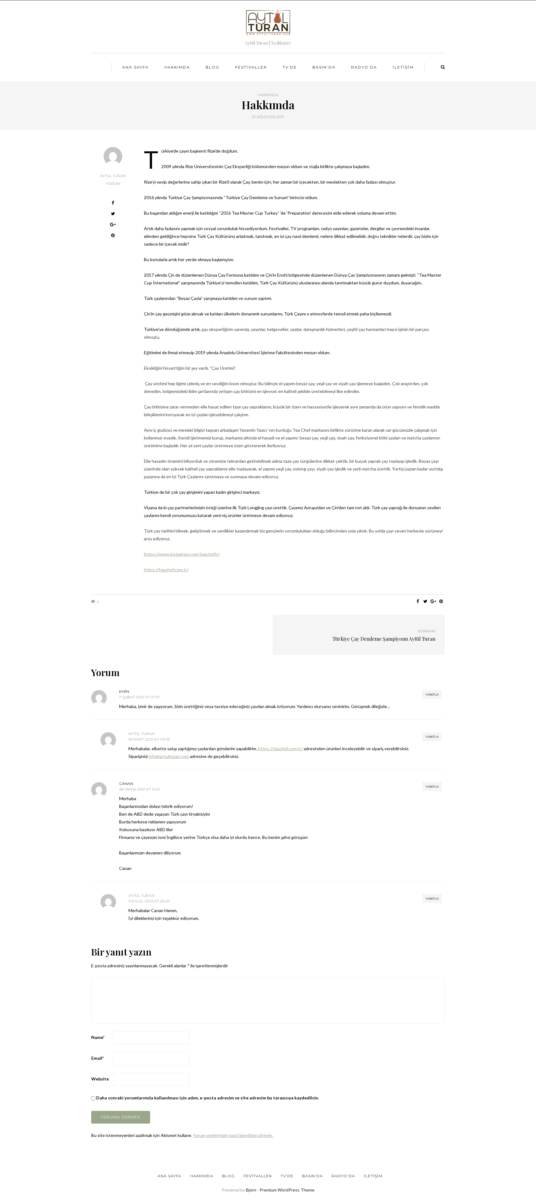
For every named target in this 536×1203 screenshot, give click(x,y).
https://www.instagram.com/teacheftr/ (182, 554)
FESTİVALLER (251, 67)
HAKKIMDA (177, 67)
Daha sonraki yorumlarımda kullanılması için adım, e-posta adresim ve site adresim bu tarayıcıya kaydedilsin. (207, 1097)
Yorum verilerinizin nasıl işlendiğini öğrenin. (233, 1135)
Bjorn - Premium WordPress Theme (280, 1189)
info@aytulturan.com (169, 756)
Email (97, 1058)
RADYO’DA (364, 67)
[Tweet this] (113, 214)
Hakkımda (268, 95)
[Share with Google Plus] (113, 225)
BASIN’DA (324, 67)
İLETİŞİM (403, 67)
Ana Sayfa (135, 67)
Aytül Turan (113, 175)
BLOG (213, 67)
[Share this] (113, 203)
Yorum (113, 183)
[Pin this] (113, 236)
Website (100, 1078)
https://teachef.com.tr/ (166, 569)
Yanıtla (432, 695)
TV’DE (290, 67)
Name (98, 1037)
